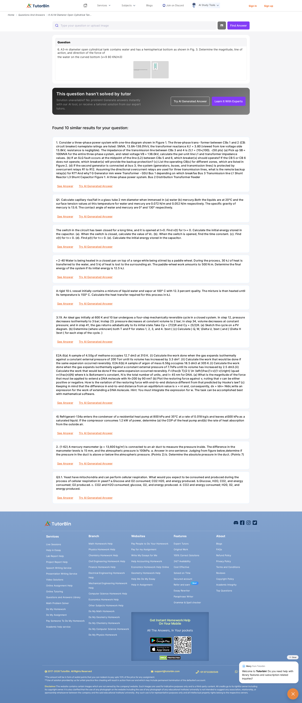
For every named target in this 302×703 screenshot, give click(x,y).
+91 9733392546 (208, 672)
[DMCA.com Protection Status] (170, 658)
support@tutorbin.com (167, 671)
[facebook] (235, 522)
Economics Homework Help (104, 599)
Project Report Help (57, 562)
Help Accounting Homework (146, 561)
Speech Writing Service (58, 567)
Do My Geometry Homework (104, 617)
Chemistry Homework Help (103, 555)
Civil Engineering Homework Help (107, 561)
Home (11, 14)
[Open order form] (1, 11)
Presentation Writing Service (61, 573)
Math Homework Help (101, 543)
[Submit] (56, 25)
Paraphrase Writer (183, 596)
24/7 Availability (182, 561)
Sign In (253, 5)
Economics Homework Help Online (150, 567)
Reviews (220, 573)
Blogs (219, 543)
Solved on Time (182, 573)
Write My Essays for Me (144, 555)
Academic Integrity (226, 584)
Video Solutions (54, 579)
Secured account (183, 578)
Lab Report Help (55, 556)
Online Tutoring (54, 591)
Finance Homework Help (102, 567)
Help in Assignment (142, 584)
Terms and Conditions (228, 567)
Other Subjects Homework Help (106, 605)
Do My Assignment (56, 614)
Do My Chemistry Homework (104, 623)
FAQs (219, 549)
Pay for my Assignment (143, 549)
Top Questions (224, 590)
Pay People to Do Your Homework (149, 543)
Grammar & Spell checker (187, 602)
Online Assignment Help (59, 585)
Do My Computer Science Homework (109, 629)
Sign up (268, 5)
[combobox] (134, 25)
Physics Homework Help (102, 549)
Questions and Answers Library (63, 597)
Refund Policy (223, 555)
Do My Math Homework (101, 611)
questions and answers (31, 14)
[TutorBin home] (38, 5)
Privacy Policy (223, 561)
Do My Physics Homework (103, 634)
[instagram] (248, 522)
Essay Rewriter (182, 590)
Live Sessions (53, 544)
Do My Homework (56, 609)
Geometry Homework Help (145, 573)
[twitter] (254, 522)
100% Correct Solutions (186, 555)
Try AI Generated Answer (96, 186)
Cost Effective (181, 567)
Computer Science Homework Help (108, 593)
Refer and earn (182, 584)
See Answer (65, 186)
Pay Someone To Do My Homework (65, 620)
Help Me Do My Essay (143, 578)
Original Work (181, 549)
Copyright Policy (225, 578)
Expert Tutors (181, 543)
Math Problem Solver (57, 603)
